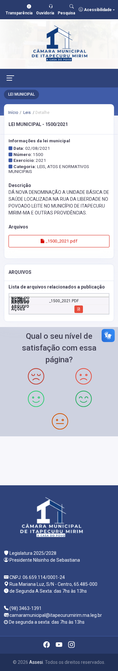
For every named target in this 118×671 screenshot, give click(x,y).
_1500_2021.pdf (60, 241)
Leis (26, 112)
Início (13, 112)
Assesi (36, 662)
